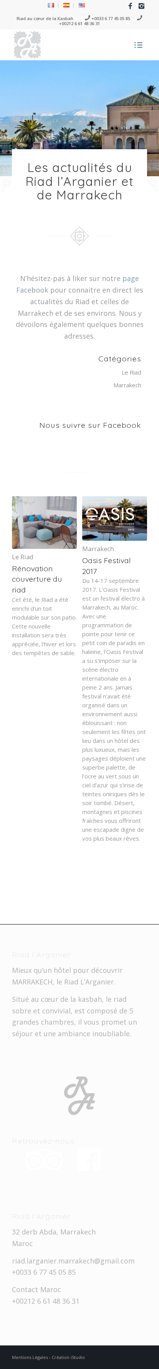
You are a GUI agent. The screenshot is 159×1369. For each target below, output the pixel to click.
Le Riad (131, 372)
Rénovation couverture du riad (37, 579)
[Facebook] (130, 6)
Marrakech (127, 385)
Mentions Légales (30, 1357)
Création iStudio (68, 1357)
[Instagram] (141, 6)
